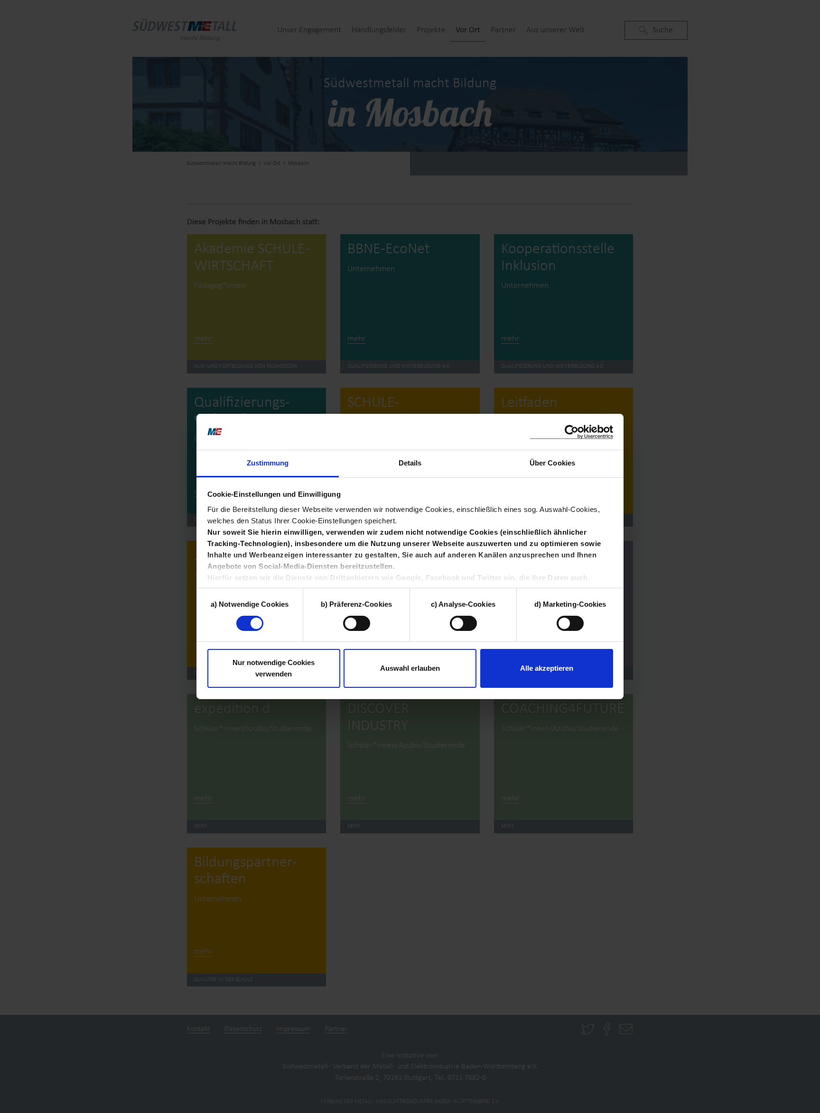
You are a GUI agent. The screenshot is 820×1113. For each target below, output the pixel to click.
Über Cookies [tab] (552, 463)
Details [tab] (410, 463)
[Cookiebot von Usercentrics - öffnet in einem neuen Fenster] (571, 432)
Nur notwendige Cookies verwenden (274, 668)
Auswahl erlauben (410, 669)
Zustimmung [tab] (268, 463)
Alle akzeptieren (546, 669)
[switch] (356, 623)
